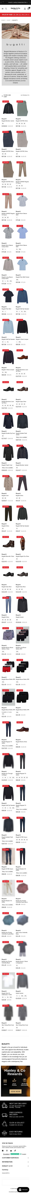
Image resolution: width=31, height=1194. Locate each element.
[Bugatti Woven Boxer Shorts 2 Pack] (8, 634)
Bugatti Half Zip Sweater (22, 309)
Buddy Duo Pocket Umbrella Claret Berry (22, 901)
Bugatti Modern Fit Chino (21, 869)
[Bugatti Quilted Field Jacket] (22, 420)
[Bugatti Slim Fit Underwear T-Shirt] (8, 980)
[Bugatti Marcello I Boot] (8, 543)
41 (2, 405)
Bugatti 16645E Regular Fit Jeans (22, 182)
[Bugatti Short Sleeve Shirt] (22, 200)
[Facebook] (4, 1152)
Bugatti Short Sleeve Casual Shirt (7, 246)
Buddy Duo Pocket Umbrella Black (7, 962)
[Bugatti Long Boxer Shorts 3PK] (22, 634)
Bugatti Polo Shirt (6, 309)
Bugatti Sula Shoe (6, 586)
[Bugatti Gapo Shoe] (22, 388)
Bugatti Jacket (20, 617)
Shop (8, 20)
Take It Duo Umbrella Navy (21, 933)
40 (16, 154)
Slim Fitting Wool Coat (8, 1025)
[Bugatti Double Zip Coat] (8, 420)
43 (19, 373)
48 (16, 619)
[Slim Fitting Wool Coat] (8, 1012)
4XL (20, 342)
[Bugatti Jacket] (22, 604)
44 (21, 373)
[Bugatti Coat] (8, 482)
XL (17, 249)
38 (2, 123)
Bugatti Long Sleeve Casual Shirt (7, 277)
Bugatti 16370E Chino (22, 121)
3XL (20, 249)
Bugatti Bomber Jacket (8, 121)
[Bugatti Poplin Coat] (8, 452)
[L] (20, 14)
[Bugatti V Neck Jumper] (22, 326)
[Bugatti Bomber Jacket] (8, 108)
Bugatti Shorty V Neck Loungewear (22, 962)
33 (26, 839)
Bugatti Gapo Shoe (21, 401)
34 (19, 123)
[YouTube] (12, 1152)
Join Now (15, 1093)
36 (21, 123)
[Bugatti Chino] (22, 482)
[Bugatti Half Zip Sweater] (22, 296)
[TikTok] (16, 1152)
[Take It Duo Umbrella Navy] (22, 919)
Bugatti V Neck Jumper (22, 339)
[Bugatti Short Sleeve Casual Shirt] (8, 232)
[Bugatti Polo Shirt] (8, 296)
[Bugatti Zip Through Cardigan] (8, 760)
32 (16, 123)
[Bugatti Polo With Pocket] (22, 264)
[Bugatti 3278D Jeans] (22, 824)
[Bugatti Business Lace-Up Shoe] (22, 357)
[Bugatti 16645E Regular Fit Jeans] (22, 169)
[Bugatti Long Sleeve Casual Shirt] (8, 264)
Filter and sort (7, 96)
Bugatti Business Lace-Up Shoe (22, 370)
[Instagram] (8, 1152)
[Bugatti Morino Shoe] (22, 729)
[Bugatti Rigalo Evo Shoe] (22, 543)
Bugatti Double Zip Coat (8, 433)
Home (3, 20)
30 (19, 498)
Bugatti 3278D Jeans (21, 837)
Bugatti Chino (19, 495)
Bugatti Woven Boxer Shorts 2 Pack (7, 648)
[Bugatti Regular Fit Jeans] (8, 729)
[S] (14, 14)
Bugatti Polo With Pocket (22, 277)
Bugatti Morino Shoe (21, 741)
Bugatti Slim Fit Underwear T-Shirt (7, 994)
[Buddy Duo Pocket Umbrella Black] (8, 948)
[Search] (6, 9)
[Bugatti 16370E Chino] (22, 108)
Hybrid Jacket (19, 993)
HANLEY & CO (7, 1167)
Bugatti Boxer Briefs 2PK (8, 709)
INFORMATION (7, 1163)
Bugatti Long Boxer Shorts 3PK (21, 648)
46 (12, 405)
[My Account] (25, 9)
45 (24, 373)
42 (16, 373)
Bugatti (4, 118)
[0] (28, 9)
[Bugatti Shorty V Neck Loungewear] (22, 948)
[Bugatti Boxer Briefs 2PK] (8, 697)
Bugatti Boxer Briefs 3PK (8, 679)
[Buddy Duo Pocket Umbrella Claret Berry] (22, 888)
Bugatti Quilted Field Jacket (21, 434)
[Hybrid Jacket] (22, 980)
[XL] (23, 14)
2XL (11, 281)
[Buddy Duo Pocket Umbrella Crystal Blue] (8, 919)
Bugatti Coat (5, 495)
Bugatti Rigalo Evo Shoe (22, 556)
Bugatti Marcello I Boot (8, 556)
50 (16, 1027)
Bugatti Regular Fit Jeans (7, 742)
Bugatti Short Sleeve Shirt (21, 214)
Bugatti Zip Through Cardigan (7, 774)
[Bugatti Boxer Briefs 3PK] (8, 666)
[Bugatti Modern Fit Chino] (22, 856)
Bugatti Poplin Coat (7, 465)
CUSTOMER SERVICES (10, 1159)
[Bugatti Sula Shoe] (8, 574)
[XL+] (27, 14)
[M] (17, 14)
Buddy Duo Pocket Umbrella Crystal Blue (8, 933)
